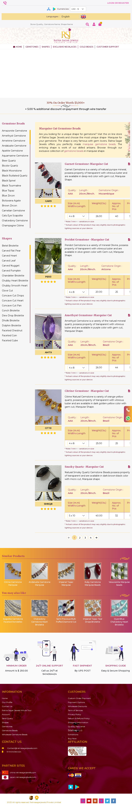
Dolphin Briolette (11, 325)
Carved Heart (9, 255)
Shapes (5, 722)
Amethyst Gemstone (14, 135)
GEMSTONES (31, 47)
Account (6, 714)
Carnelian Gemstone (13, 210)
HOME (18, 47)
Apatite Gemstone (12, 150)
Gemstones (7, 726)
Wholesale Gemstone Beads (14, 734)
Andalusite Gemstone (14, 145)
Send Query (7, 718)
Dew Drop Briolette (13, 315)
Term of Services (75, 710)
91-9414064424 (14, 752)
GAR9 (48, 201)
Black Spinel (8, 180)
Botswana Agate (11, 200)
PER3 (48, 276)
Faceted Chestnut (12, 330)
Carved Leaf (8, 260)
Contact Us (7, 706)
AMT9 (48, 352)
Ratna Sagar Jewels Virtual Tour (17, 710)
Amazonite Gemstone (14, 130)
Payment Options (76, 702)
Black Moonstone (12, 170)
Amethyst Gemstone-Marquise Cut (88, 315)
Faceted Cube (10, 340)
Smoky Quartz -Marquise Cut (84, 466)
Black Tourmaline (11, 185)
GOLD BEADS (86, 47)
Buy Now (72, 738)
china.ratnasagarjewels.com (23, 772)
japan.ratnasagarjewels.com (23, 777)
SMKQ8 (48, 503)
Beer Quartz (9, 160)
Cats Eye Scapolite (12, 215)
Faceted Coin (9, 335)
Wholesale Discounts (77, 706)
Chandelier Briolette (13, 275)
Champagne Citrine (13, 225)
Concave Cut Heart (13, 300)
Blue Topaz (8, 190)
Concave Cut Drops (13, 295)
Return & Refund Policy (79, 718)
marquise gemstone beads (99, 144)
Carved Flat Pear (11, 250)
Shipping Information (78, 722)
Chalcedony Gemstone (15, 220)
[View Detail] (129, 163)
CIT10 (48, 428)
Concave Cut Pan (12, 305)
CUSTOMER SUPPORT (108, 47)
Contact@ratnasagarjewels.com (22, 748)
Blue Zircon (8, 195)
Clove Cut (7, 290)
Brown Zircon (9, 205)
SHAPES (46, 47)
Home (5, 698)
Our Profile (7, 702)
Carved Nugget (10, 265)
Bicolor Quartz (10, 165)
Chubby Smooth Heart (15, 285)
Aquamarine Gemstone (15, 155)
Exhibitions (73, 734)
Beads (10, 730)
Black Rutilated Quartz (14, 175)
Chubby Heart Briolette (15, 280)
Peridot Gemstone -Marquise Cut (87, 239)
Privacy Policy (74, 714)
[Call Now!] (128, 410)
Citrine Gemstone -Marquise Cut (87, 390)
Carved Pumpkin (11, 270)
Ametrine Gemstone (13, 140)
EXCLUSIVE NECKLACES (64, 47)
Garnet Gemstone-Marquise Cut (86, 163)
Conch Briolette (11, 310)
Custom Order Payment (79, 698)
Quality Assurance (76, 726)
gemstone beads (73, 151)
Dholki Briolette (10, 320)
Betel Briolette (10, 245)
